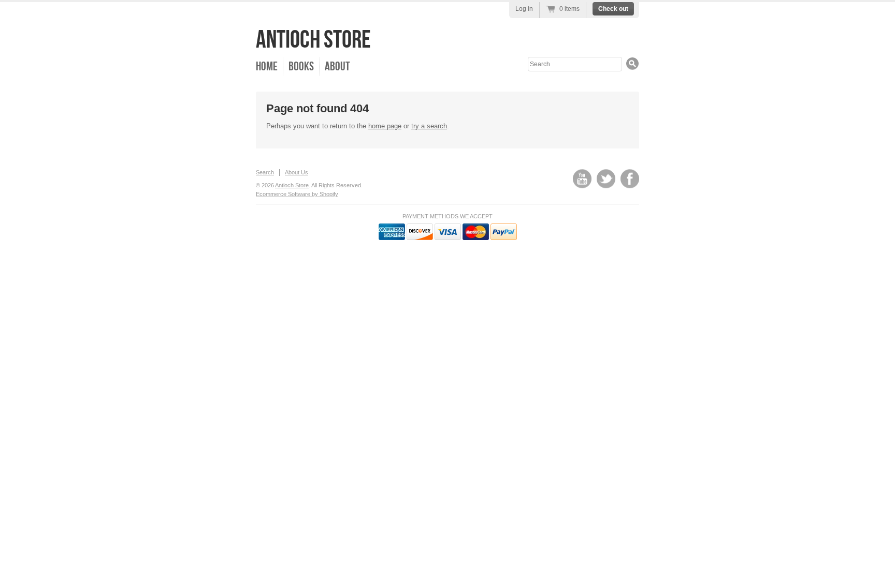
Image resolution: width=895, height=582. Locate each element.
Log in (524, 8)
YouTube (582, 178)
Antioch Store (313, 40)
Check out (613, 8)
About (337, 66)
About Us (296, 172)
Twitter (606, 178)
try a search (429, 126)
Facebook (629, 178)
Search (265, 172)
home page (384, 126)
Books (301, 66)
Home (267, 66)
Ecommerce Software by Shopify (297, 194)
